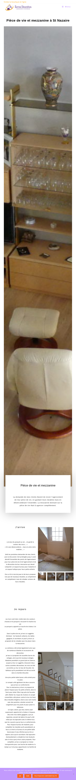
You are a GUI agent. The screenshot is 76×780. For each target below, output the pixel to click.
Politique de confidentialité (45, 776)
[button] (40, 549)
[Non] (74, 774)
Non (27, 776)
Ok (20, 776)
